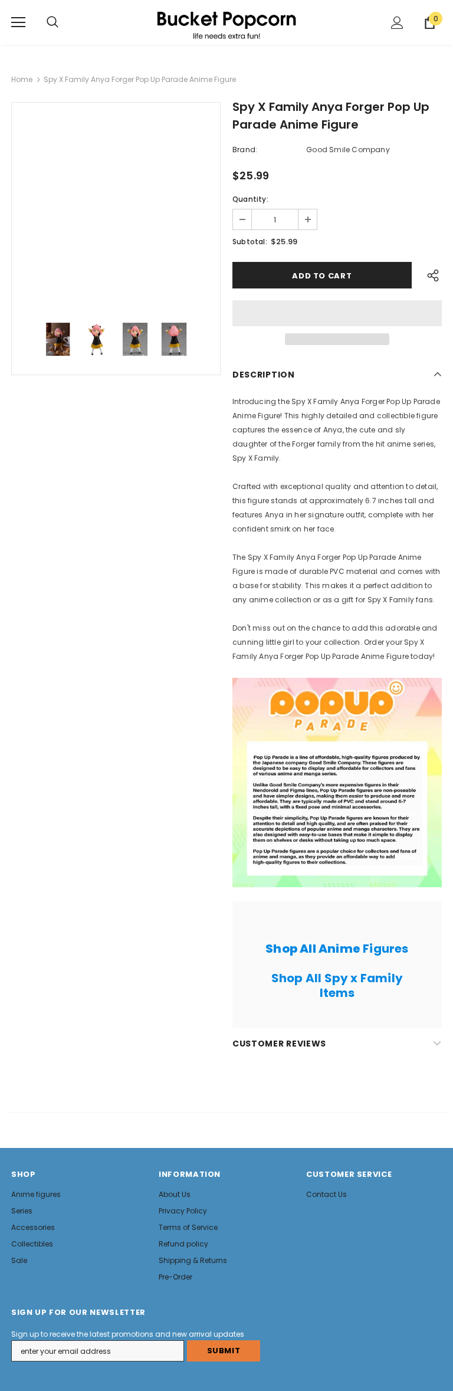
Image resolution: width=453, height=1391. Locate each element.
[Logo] (226, 22)
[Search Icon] (52, 22)
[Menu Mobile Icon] (18, 22)
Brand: (244, 150)
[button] (337, 313)
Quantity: (250, 199)
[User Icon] (397, 23)
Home (21, 79)
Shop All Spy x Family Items (337, 985)
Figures (336, 948)
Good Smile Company (348, 150)
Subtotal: (249, 242)
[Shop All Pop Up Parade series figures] (337, 782)
